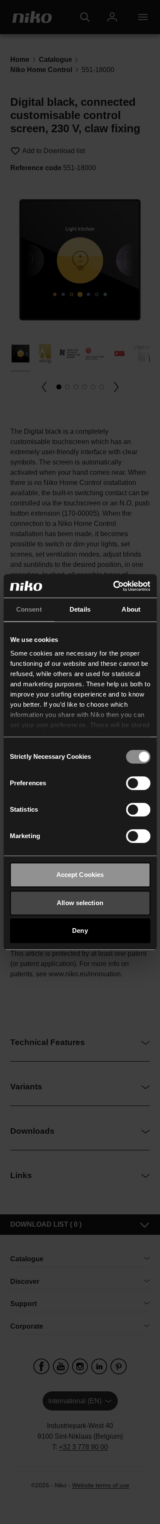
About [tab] (131, 609)
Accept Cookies (80, 874)
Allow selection (80, 902)
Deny (79, 930)
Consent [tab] (29, 609)
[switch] (138, 783)
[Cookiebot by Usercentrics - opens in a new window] (114, 586)
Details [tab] (80, 609)
